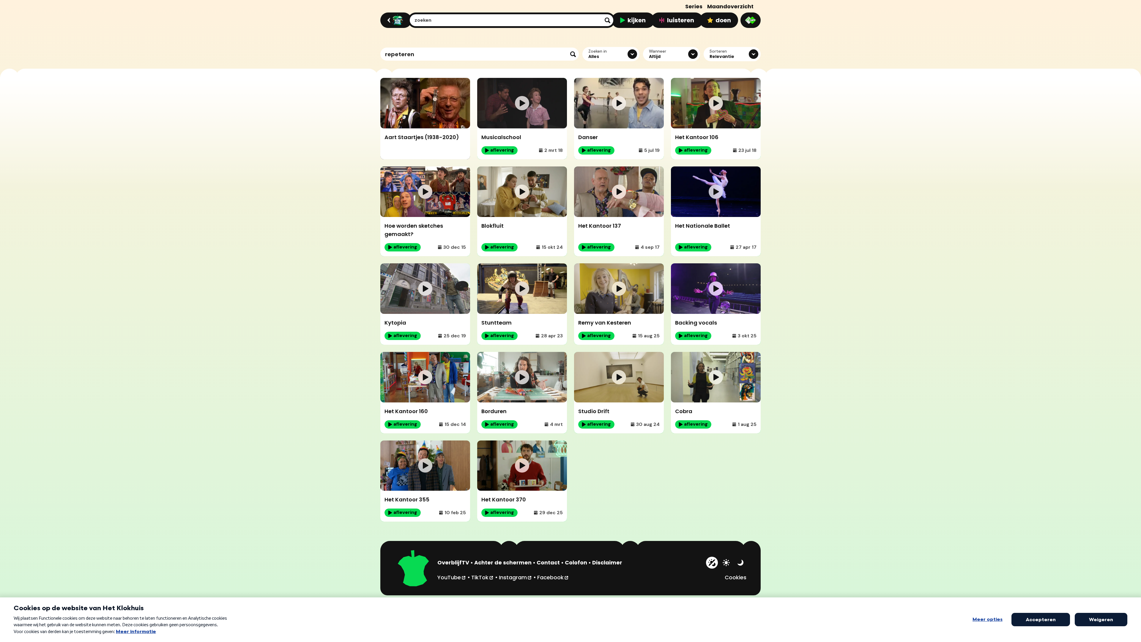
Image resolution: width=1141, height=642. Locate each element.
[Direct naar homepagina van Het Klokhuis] (414, 569)
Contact (548, 562)
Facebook (553, 577)
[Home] (395, 20)
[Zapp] (750, 20)
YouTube (451, 577)
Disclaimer (607, 562)
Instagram (515, 577)
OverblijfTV (453, 562)
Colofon (576, 562)
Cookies (735, 577)
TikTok (482, 577)
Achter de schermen (503, 562)
